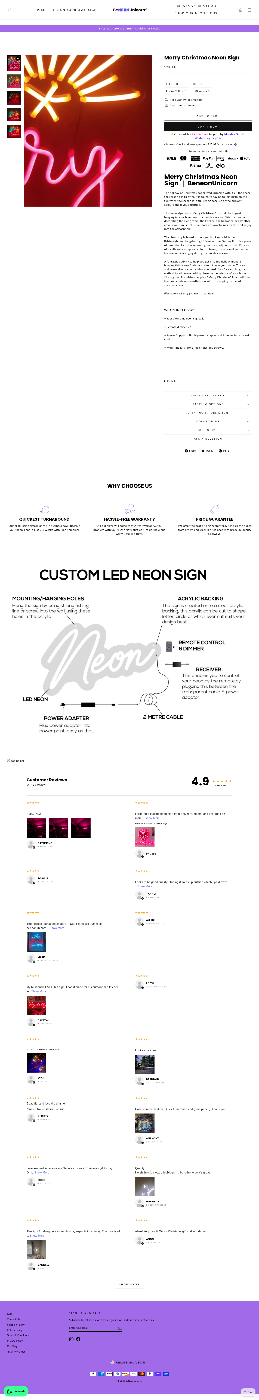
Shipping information (208, 412)
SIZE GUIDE (208, 430)
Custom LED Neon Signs (156, 823)
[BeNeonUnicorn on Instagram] (71, 1339)
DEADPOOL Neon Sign (47, 1049)
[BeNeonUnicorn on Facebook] (78, 1339)
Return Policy (14, 1330)
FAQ (9, 1314)
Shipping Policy (15, 1324)
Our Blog (12, 1346)
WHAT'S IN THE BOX (208, 395)
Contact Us (13, 1319)
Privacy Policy (15, 1340)
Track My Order (16, 1351)
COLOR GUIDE (208, 421)
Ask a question (208, 438)
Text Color (174, 84)
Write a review (36, 784)
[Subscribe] (120, 1328)
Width (198, 84)
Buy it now (208, 126)
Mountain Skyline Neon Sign (50, 1109)
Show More (152, 818)
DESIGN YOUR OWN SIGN (74, 9)
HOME (41, 9)
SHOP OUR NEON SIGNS (196, 13)
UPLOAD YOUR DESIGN (196, 6)
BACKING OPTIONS (208, 404)
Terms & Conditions (18, 1335)
